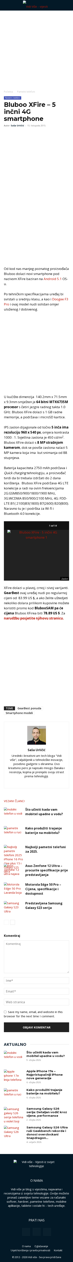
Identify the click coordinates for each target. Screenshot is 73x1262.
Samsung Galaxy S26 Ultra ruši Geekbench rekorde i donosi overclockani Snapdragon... (47, 1132)
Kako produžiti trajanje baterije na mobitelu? (43, 830)
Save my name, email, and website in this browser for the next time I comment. (33, 1014)
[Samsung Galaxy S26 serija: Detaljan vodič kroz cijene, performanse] (13, 1115)
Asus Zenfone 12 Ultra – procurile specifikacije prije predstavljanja (46, 870)
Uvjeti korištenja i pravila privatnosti (30, 1250)
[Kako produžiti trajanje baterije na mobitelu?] (13, 833)
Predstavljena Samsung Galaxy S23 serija (43, 905)
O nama (26, 1246)
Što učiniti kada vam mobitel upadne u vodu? (44, 811)
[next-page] (12, 922)
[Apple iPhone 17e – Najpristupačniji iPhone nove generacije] (13, 1076)
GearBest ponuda (29, 708)
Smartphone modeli (19, 713)
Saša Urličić (17, 125)
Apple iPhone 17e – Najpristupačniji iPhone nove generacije (44, 1074)
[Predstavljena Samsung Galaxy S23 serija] (13, 908)
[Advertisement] (36, 49)
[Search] (67, 5)
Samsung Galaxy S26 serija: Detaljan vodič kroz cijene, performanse (46, 1112)
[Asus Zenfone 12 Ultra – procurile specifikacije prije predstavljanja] (13, 870)
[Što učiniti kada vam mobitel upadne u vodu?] (13, 814)
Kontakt (58, 1250)
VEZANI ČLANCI (14, 801)
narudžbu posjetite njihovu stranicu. (34, 618)
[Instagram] (28, 782)
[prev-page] (6, 922)
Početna (8, 91)
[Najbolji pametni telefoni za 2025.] (13, 859)
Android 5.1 (53, 279)
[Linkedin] (36, 782)
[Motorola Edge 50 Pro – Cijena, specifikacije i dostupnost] (13, 889)
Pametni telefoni (26, 91)
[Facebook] (8, 134)
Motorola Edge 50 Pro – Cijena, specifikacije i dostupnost (43, 889)
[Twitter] (17, 134)
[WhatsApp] (26, 134)
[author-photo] (36, 744)
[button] (6, 5)
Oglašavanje (41, 1246)
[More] (35, 134)
